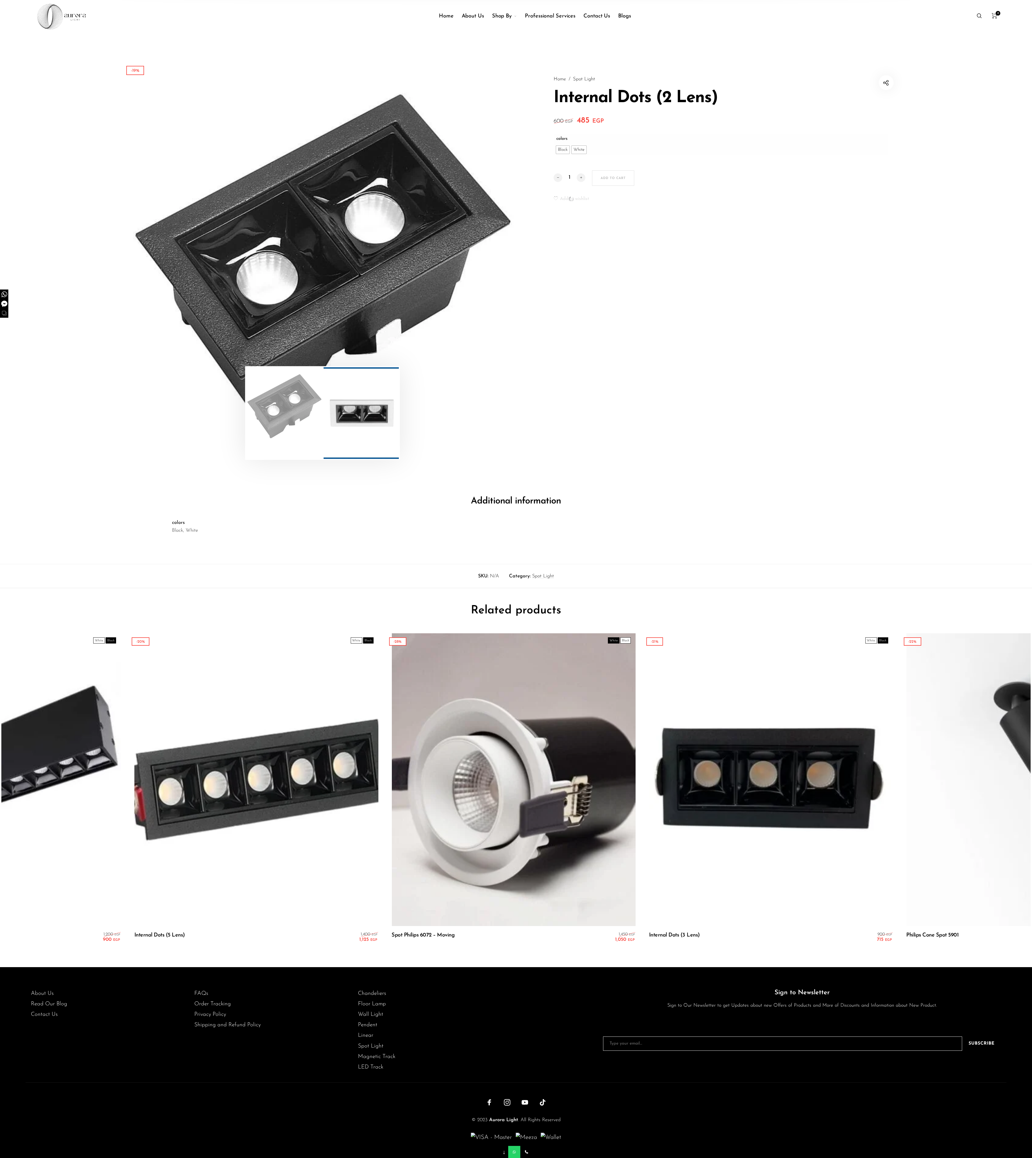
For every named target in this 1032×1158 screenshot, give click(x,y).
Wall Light (370, 1014)
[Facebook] (489, 1102)
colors (562, 139)
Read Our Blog (49, 1004)
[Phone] (526, 1152)
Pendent (367, 1025)
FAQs (201, 993)
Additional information (516, 501)
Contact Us (44, 1014)
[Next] (480, 253)
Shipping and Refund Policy (227, 1025)
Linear (365, 1035)
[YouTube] (525, 1102)
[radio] (562, 150)
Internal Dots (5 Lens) (146, 935)
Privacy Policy (210, 1014)
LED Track (370, 1067)
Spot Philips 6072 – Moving (410, 935)
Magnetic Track (376, 1056)
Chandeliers (372, 993)
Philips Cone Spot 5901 (919, 935)
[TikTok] (542, 1102)
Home (560, 79)
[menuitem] (450, 16)
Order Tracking (212, 1004)
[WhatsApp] (514, 1152)
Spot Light (584, 79)
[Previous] (164, 253)
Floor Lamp (372, 1004)
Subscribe (982, 1043)
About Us (42, 993)
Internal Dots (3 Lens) (661, 935)
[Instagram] (507, 1102)
